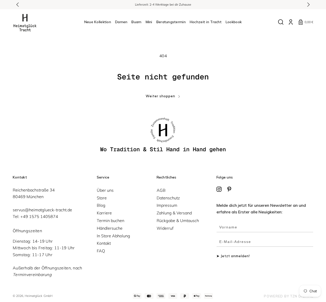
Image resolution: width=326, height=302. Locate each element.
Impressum (167, 205)
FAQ (101, 250)
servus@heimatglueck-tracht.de (42, 209)
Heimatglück (33, 296)
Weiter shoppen (160, 96)
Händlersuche (110, 228)
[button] (17, 4)
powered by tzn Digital (288, 296)
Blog (101, 205)
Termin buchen (110, 220)
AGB (161, 190)
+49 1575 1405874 (39, 216)
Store (102, 197)
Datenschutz (168, 197)
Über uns (105, 190)
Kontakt (104, 243)
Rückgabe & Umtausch (178, 220)
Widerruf (165, 228)
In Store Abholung (113, 235)
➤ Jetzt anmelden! (233, 256)
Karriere (104, 212)
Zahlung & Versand (174, 212)
